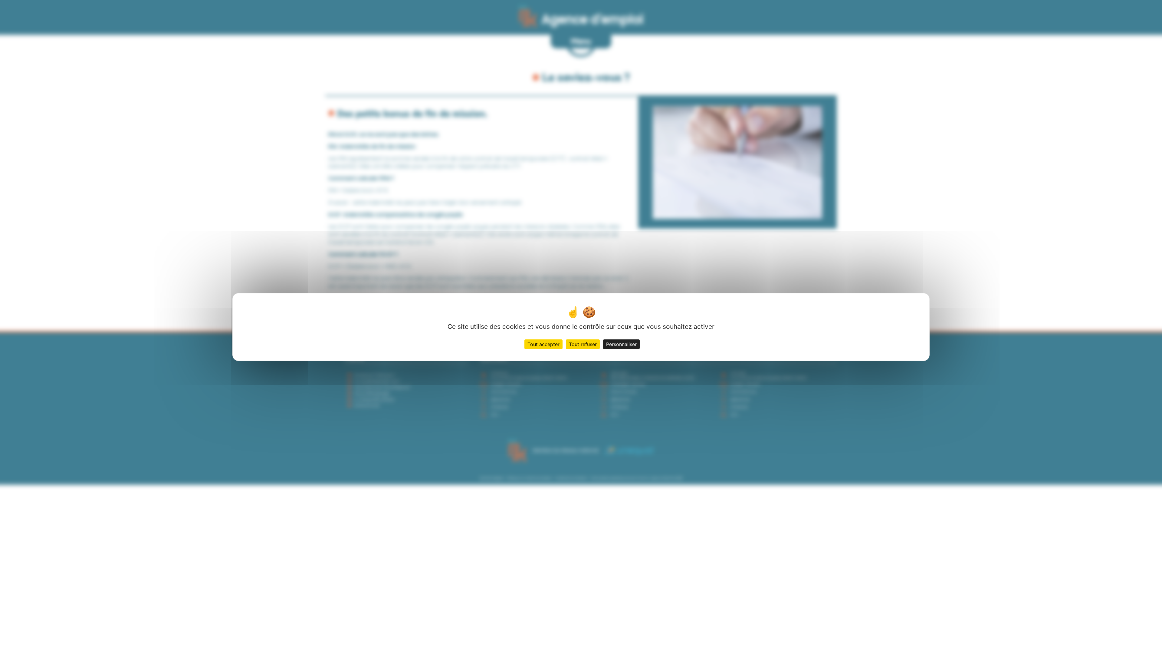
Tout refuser (583, 344)
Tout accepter (543, 344)
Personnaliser (621, 344)
